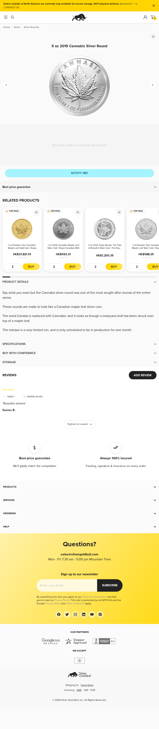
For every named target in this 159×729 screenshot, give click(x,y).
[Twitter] (67, 614)
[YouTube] (92, 614)
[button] (79, 187)
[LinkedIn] (83, 614)
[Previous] (6, 85)
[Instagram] (75, 614)
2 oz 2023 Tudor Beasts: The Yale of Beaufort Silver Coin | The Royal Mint (104, 247)
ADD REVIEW (143, 375)
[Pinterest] (100, 614)
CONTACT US (11, 7)
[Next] (153, 85)
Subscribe (110, 585)
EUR (92, 690)
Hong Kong (87, 685)
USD (86, 690)
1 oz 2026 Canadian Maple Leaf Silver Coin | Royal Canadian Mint (63, 246)
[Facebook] (58, 614)
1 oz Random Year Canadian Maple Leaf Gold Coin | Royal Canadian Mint (22, 247)
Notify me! (79, 173)
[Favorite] (153, 36)
